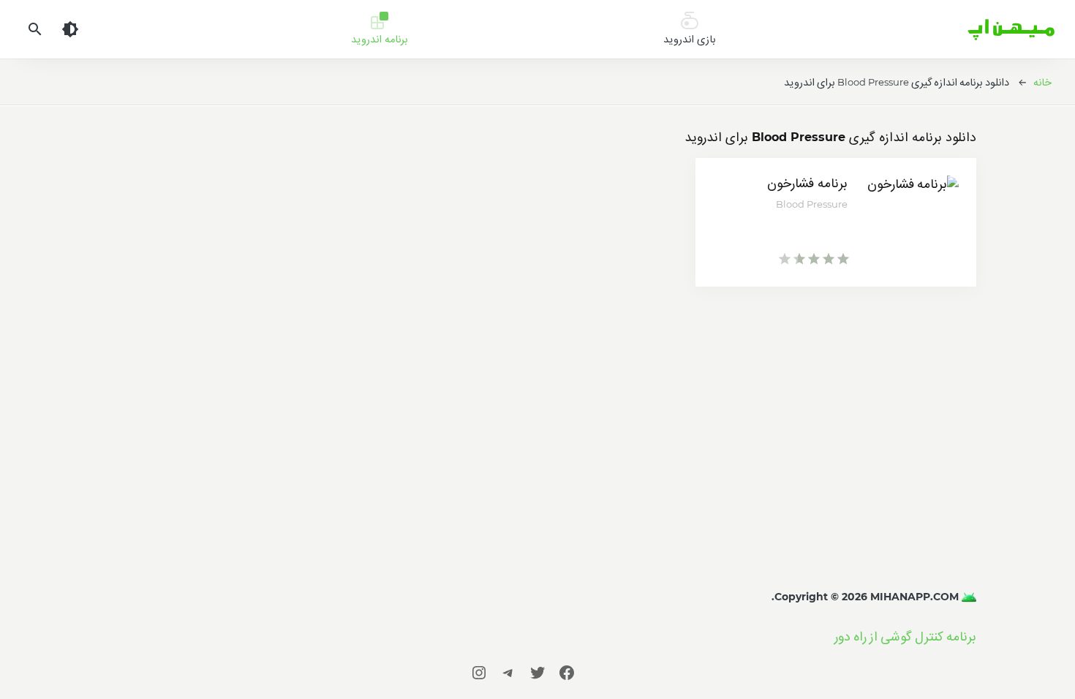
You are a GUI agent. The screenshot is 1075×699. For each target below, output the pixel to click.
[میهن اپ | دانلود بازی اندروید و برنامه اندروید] (967, 596)
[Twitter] (537, 672)
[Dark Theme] (70, 29)
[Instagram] (479, 672)
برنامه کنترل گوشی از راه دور (905, 636)
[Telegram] (508, 672)
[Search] (35, 29)
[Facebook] (567, 672)
